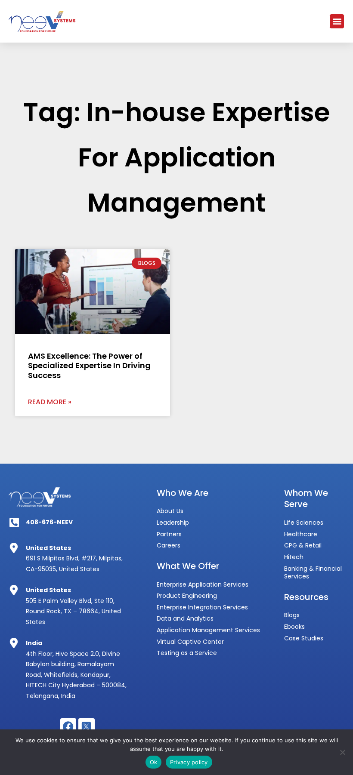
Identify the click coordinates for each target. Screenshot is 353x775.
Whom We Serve (306, 499)
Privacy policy (189, 762)
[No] (342, 752)
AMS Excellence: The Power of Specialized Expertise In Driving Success (89, 366)
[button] (336, 21)
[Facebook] (68, 726)
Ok (154, 762)
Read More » (49, 402)
